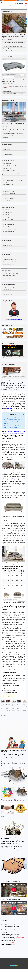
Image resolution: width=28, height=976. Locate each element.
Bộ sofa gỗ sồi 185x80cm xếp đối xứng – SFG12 (13, 46)
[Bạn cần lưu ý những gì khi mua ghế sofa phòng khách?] (14, 112)
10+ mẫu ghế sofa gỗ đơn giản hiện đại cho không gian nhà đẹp (13, 43)
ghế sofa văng (8, 408)
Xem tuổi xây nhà (6, 149)
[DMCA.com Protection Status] (14, 966)
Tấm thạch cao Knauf (7, 247)
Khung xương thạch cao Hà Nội (9, 278)
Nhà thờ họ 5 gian (6, 214)
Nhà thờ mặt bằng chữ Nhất (8, 221)
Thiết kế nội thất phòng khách (9, 193)
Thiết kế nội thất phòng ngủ (8, 195)
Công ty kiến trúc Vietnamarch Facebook (9, 923)
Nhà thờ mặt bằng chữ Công (8, 231)
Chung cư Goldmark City (8, 184)
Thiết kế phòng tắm (7, 200)
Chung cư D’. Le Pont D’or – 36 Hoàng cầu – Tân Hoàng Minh (14, 177)
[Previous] (1, 706)
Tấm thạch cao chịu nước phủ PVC (10, 259)
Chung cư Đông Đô (7, 163)
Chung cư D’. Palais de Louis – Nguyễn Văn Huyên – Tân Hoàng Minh (13, 181)
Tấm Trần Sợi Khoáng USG (8, 291)
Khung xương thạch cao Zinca (9, 275)
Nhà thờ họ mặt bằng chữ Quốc (9, 229)
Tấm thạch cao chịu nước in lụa (9, 256)
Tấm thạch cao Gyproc (7, 245)
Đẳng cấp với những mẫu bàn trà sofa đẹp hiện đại (13, 133)
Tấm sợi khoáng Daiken (8, 294)
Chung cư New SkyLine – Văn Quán (10, 165)
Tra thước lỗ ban (6, 147)
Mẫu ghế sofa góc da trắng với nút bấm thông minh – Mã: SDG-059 (13, 136)
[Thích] (9, 389)
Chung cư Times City (7, 168)
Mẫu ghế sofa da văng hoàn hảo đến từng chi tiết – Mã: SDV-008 (14, 87)
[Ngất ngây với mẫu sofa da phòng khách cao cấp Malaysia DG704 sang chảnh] (14, 68)
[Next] (26, 706)
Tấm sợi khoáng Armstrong (8, 287)
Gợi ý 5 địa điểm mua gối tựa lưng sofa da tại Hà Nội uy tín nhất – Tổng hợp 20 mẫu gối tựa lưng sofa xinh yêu (14, 36)
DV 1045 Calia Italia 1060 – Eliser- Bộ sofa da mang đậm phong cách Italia (13, 90)
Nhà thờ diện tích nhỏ (7, 212)
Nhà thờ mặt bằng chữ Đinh (8, 234)
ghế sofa (15, 479)
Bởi (1, 389)
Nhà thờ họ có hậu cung (8, 219)
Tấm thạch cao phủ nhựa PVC (9, 264)
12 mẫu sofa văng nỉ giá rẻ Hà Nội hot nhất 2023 (13, 93)
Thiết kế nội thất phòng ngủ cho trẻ (10, 198)
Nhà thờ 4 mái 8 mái (7, 209)
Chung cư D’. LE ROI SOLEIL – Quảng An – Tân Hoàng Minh (14, 174)
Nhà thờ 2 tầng (6, 217)
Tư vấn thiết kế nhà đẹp (8, 154)
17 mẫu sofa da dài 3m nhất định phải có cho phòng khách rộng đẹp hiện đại (13, 49)
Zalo (26, 22)
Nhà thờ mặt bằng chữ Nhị (8, 224)
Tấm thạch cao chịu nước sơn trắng (10, 261)
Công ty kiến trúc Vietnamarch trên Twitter (9, 924)
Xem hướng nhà (6, 151)
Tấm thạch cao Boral (7, 243)
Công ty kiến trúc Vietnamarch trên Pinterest (10, 929)
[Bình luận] (13, 389)
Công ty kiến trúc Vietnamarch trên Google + (10, 926)
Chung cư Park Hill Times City (9, 170)
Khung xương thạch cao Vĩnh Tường (10, 273)
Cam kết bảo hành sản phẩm (20, 815)
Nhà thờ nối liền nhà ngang (8, 226)
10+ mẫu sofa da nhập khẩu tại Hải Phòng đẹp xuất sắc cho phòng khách (14, 130)
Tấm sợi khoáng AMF (7, 289)
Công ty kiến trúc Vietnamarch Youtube (9, 928)
